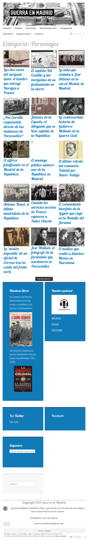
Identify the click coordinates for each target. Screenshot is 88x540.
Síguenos (16, 445)
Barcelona (8, 33)
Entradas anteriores (44, 279)
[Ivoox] (84, 32)
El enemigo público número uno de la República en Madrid (42, 169)
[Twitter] (75, 32)
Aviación (7, 28)
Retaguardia (66, 28)
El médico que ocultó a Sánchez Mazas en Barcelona (71, 255)
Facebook (58, 416)
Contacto (38, 33)
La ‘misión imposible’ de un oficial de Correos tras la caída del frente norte (15, 260)
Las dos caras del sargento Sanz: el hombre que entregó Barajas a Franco (16, 81)
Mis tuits (14, 421)
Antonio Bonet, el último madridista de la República (16, 211)
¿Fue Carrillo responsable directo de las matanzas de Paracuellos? (14, 126)
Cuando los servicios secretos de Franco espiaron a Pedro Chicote (43, 211)
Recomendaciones (48, 28)
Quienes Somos (23, 33)
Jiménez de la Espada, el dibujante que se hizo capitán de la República (43, 126)
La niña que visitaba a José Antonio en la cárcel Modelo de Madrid (71, 79)
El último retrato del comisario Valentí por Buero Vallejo (71, 168)
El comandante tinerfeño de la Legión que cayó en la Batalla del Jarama (71, 213)
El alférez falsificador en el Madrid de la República (16, 167)
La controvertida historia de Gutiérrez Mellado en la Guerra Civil (71, 126)
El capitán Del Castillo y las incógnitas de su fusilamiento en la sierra (43, 79)
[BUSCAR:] (23, 484)
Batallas (18, 28)
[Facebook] (71, 32)
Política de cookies (60, 536)
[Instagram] (79, 32)
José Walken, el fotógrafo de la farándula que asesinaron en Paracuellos (43, 256)
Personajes (31, 28)
